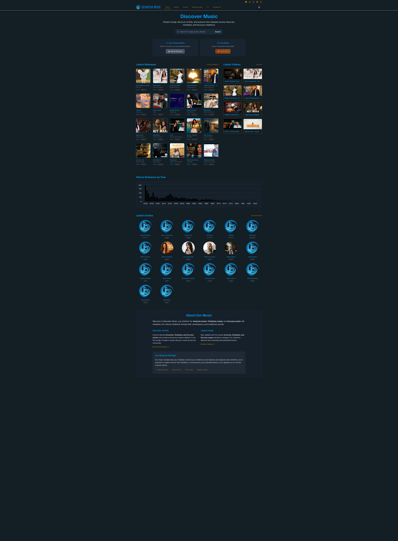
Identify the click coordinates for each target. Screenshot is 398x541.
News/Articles (197, 7)
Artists (185, 7)
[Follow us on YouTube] (246, 2)
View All (259, 64)
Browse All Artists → (161, 347)
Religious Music (202, 370)
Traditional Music (162, 370)
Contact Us (217, 7)
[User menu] (259, 7)
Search (176, 7)
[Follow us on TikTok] (250, 2)
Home (167, 7)
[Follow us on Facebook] (257, 2)
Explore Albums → (208, 344)
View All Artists (256, 215)
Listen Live (224, 51)
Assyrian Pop (176, 370)
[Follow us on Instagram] (253, 2)
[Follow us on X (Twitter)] (261, 2)
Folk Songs (189, 370)
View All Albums (212, 64)
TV (208, 7)
